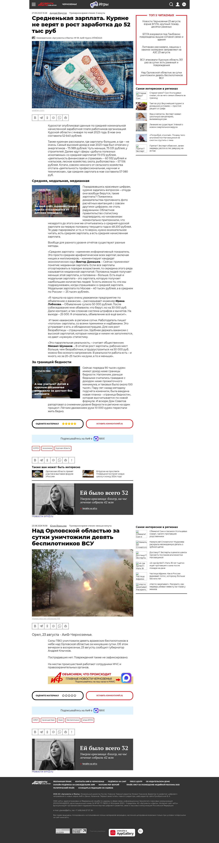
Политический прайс (64, 788)
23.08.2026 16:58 (39, 526)
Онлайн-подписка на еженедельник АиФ (74, 785)
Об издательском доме (158, 782)
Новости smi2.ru (42, 516)
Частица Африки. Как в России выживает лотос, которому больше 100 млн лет (167, 576)
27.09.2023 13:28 (39, 13)
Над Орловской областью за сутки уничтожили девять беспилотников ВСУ (161, 75)
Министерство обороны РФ (46, 618)
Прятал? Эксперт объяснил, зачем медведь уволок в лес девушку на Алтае (167, 148)
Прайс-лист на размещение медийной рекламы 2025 (153, 785)
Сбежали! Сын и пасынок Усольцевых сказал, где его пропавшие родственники (168, 534)
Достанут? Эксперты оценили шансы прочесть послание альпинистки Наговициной (168, 555)
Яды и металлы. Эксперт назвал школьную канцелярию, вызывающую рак (165, 116)
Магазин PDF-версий (109, 785)
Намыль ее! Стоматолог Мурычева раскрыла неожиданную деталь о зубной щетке (167, 544)
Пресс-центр (136, 782)
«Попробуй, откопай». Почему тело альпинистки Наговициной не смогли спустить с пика (167, 137)
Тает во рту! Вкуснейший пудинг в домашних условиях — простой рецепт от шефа (167, 106)
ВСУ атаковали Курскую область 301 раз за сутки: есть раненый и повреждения (161, 62)
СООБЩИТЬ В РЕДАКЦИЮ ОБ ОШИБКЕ (95, 788)
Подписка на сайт (117, 782)
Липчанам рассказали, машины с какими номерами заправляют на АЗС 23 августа (161, 50)
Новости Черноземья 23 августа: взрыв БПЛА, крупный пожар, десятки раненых (161, 24)
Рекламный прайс (62, 782)
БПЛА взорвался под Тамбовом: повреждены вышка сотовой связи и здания (161, 37)
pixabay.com (38, 110)
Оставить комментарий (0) (109, 424)
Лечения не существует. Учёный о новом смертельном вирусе (166, 125)
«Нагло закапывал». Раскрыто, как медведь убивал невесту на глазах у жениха (167, 586)
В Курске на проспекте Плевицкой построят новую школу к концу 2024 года (110, 474)
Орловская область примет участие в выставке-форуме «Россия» (59, 474)
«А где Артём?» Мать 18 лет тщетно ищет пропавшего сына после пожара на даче (167, 565)
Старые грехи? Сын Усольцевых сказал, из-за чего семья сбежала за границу (167, 95)
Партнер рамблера (97, 831)
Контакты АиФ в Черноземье (89, 782)
